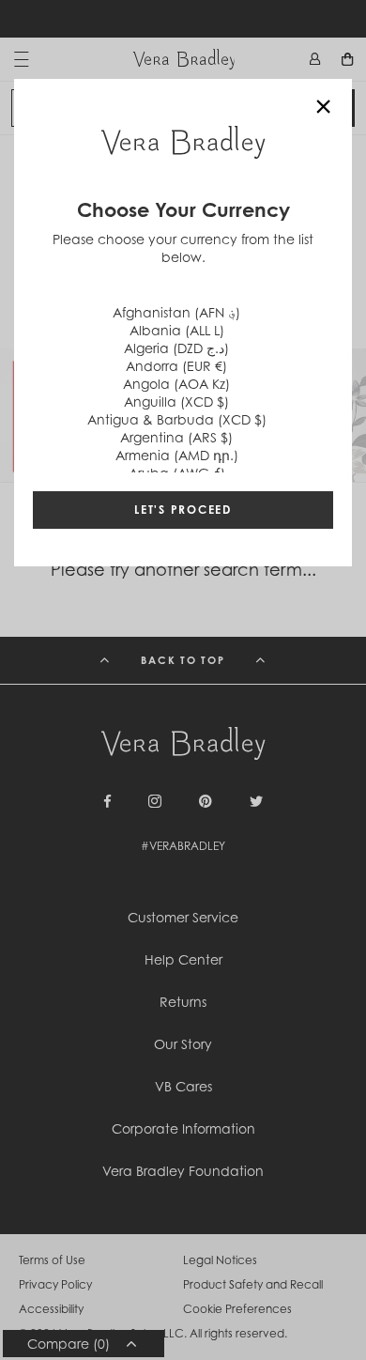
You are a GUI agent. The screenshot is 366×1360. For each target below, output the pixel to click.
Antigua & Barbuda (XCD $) (177, 419)
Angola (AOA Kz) (176, 384)
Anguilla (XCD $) (176, 402)
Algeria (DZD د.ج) (176, 348)
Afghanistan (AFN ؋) (176, 312)
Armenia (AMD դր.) (176, 455)
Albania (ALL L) (177, 330)
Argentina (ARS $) (176, 437)
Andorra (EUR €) (176, 366)
